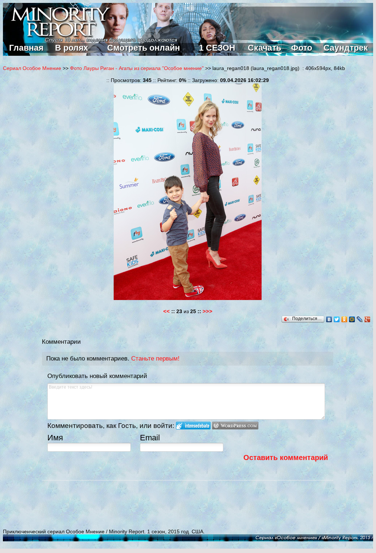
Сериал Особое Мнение (32, 68)
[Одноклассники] (344, 319)
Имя (55, 437)
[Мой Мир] (352, 319)
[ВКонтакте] (329, 319)
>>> (207, 311)
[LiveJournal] (360, 319)
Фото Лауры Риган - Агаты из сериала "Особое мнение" (137, 68)
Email (150, 437)
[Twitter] (337, 319)
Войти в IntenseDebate (193, 425)
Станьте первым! (155, 358)
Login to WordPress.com (235, 425)
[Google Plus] (367, 319)
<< (166, 311)
